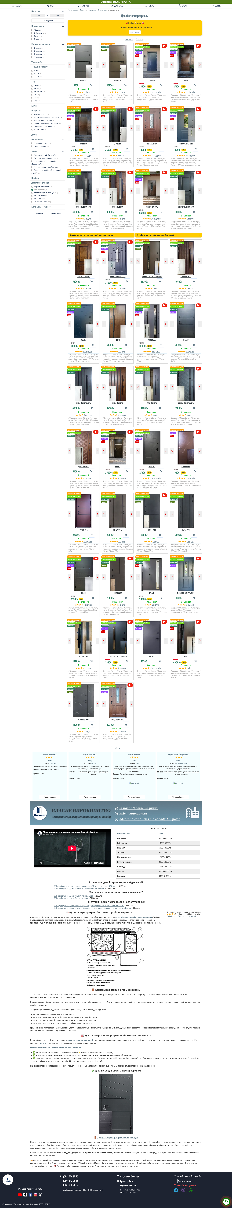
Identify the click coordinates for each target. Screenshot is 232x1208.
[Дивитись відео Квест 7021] (164, 495)
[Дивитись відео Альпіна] (96, 109)
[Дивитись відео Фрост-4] (198, 305)
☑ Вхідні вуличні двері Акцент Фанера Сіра (74, 896)
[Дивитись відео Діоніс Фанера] (96, 432)
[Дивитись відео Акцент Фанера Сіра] (198, 172)
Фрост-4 (186, 339)
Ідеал (186, 80)
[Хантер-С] (83, 60)
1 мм (37, 71)
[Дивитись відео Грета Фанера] (164, 109)
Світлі (37, 86)
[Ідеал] (186, 60)
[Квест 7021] (152, 510)
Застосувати (48, 20)
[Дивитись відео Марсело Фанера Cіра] (198, 558)
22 (84, 156)
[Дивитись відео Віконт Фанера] (164, 172)
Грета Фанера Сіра (186, 143)
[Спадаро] (118, 124)
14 (152, 668)
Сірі (37, 95)
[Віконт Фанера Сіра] (118, 257)
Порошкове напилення (44, 126)
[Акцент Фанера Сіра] (186, 187)
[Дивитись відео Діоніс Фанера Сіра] (198, 368)
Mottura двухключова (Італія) (46, 167)
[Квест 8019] (118, 573)
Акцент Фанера (83, 276)
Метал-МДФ (40, 129)
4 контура (39, 57)
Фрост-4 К (83, 529)
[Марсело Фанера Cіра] (186, 573)
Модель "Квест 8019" (90, 754)
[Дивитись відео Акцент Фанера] (96, 242)
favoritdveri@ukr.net (129, 1176)
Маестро (152, 466)
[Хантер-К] (118, 60)
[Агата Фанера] (186, 257)
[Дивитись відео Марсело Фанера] (130, 685)
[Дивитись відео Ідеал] (198, 46)
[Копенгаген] (83, 636)
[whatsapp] (191, 1190)
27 (152, 156)
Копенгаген (83, 656)
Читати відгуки (50, 797)
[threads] (40, 1196)
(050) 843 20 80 (70, 1180)
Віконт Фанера (152, 207)
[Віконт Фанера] (152, 187)
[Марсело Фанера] (118, 700)
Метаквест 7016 (83, 719)
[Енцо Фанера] (118, 383)
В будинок (40, 33)
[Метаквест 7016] (83, 700)
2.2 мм (38, 77)
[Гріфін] (152, 573)
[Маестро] (152, 446)
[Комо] (186, 636)
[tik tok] (25, 1196)
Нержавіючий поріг (43, 187)
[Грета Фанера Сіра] (186, 124)
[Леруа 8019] (118, 510)
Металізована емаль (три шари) (48, 117)
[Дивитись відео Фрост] (164, 622)
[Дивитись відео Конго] (130, 432)
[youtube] (20, 1196)
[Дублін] (152, 60)
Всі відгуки (172, 916)
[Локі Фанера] (152, 383)
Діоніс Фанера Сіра (186, 403)
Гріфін (151, 593)
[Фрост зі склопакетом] (118, 636)
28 (152, 219)
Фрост (151, 656)
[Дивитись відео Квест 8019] (130, 558)
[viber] (184, 1190)
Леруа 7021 (186, 529)
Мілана (83, 339)
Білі (36, 98)
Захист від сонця (42, 202)
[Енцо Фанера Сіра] (83, 383)
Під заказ (38, 30)
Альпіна (83, 143)
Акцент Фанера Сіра (186, 207)
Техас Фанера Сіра (83, 207)
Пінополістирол (41, 146)
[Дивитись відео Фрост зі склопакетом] (130, 622)
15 (118, 288)
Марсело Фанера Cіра (186, 593)
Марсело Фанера (117, 719)
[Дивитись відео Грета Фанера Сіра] (198, 109)
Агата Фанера (186, 276)
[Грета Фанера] (152, 124)
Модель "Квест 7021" (50, 754)
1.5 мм (38, 74)
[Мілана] (83, 320)
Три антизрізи (41, 196)
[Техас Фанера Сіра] (83, 187)
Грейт (118, 339)
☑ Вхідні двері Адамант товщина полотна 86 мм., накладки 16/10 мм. (85, 886)
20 (186, 156)
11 (186, 92)
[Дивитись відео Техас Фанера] (130, 172)
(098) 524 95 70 (135, 32)
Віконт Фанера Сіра (117, 276)
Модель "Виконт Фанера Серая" (178, 754)
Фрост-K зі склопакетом (152, 276)
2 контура (39, 51)
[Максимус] (152, 320)
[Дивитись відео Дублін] (164, 46)
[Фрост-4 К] (83, 510)
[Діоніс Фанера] (83, 446)
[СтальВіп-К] (186, 446)
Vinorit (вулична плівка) (44, 120)
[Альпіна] (83, 124)
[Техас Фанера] (118, 187)
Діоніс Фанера (83, 466)
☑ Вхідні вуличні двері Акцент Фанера (71, 898)
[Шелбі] (83, 573)
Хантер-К (117, 80)
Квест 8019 (117, 593)
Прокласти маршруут (185, 1181)
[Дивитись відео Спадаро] (130, 109)
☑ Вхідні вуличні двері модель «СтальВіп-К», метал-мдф (79, 888)
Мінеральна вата (42, 143)
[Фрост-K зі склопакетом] (152, 257)
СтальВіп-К (185, 466)
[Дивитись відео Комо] (198, 622)
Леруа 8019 (117, 529)
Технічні (38, 36)
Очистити (39, 213)
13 (152, 92)
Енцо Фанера (117, 403)
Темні (37, 89)
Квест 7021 (152, 529)
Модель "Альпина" (134, 754)
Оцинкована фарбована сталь (47, 123)
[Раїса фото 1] (178, 786)
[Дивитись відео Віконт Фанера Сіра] (130, 242)
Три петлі (39, 199)
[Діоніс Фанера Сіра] (186, 383)
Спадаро (117, 143)
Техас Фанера (117, 207)
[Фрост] (152, 636)
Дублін (152, 80)
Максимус (152, 339)
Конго (117, 466)
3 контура (39, 54)
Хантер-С (83, 80)
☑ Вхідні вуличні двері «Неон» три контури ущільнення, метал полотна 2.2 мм (89, 906)
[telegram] (177, 1190)
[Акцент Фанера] (83, 257)
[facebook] (30, 1196)
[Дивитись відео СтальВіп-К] (198, 432)
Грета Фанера (151, 143)
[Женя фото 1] (134, 786)
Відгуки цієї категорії (187, 916)
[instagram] (35, 1196)
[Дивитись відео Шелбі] (96, 558)
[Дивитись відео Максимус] (164, 305)
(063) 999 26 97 (70, 1185)
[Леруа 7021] (186, 510)
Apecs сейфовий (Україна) (46, 155)
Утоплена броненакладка (46, 193)
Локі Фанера (152, 403)
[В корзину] (91, 85)
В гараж (38, 39)
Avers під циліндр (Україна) (46, 158)
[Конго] (118, 446)
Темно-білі (39, 92)
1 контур (38, 48)
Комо (186, 656)
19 (84, 352)
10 (152, 478)
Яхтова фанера (41, 114)
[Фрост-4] (186, 320)
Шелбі (83, 593)
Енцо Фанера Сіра (83, 403)
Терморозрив (41, 190)
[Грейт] (118, 320)
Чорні (37, 101)
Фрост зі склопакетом (118, 656)
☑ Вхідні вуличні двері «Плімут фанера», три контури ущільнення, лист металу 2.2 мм (92, 908)
